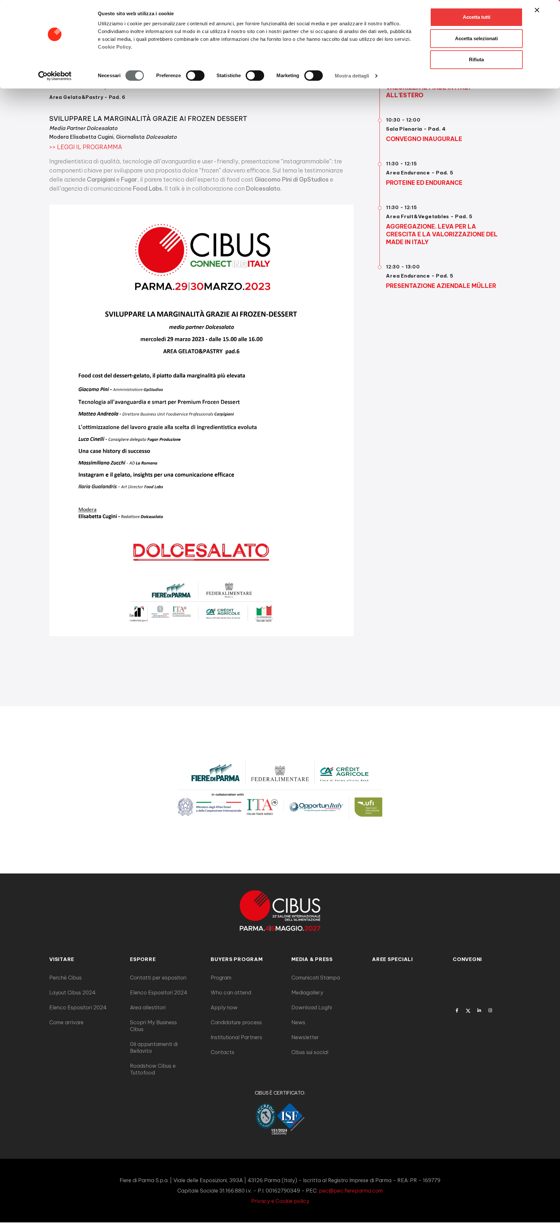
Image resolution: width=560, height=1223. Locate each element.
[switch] (195, 75)
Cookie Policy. (115, 47)
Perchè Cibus (65, 977)
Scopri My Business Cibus (153, 1025)
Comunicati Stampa (315, 977)
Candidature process (236, 1022)
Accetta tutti (476, 17)
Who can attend (231, 992)
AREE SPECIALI (392, 959)
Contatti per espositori (158, 977)
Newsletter (305, 1037)
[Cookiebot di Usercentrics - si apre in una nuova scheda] (55, 76)
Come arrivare (66, 1022)
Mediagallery (307, 992)
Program (221, 977)
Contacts (222, 1052)
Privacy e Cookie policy (280, 1201)
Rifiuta (476, 59)
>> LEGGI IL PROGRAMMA (85, 147)
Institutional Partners (236, 1037)
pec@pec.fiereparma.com (351, 1190)
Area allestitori (148, 1007)
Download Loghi (311, 1007)
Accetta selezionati (476, 38)
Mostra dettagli (352, 75)
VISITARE (61, 959)
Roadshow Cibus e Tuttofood (153, 1069)
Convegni (467, 959)
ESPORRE (143, 959)
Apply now (224, 1007)
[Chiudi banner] (537, 10)
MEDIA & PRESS (312, 959)
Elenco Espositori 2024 (78, 1007)
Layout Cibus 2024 (72, 992)
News (298, 1022)
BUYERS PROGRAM (237, 959)
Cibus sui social (309, 1052)
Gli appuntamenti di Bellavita (154, 1047)
